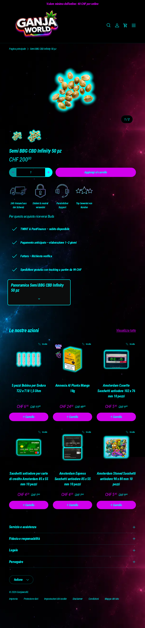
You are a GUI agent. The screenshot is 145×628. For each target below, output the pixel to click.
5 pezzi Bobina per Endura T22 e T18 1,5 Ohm (29, 388)
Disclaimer (78, 598)
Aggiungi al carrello (95, 172)
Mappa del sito (112, 598)
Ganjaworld (22, 592)
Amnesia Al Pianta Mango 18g (72, 388)
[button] (125, 25)
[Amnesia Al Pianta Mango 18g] (72, 359)
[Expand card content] (39, 299)
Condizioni (94, 598)
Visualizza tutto (126, 330)
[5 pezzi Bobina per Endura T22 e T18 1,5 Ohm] (28, 359)
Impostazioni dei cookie (55, 598)
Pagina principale (17, 48)
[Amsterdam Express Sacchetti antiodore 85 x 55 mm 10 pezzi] (72, 447)
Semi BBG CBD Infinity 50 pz (43, 48)
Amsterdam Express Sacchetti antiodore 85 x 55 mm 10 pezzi (73, 478)
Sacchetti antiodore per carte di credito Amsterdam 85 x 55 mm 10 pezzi (28, 478)
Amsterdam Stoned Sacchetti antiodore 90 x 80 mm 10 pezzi (116, 478)
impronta (13, 598)
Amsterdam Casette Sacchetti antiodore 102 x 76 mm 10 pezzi (116, 390)
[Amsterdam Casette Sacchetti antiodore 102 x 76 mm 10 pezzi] (116, 359)
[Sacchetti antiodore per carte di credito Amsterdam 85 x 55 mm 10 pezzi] (28, 447)
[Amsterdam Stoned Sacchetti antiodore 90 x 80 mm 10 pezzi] (116, 447)
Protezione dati (31, 598)
